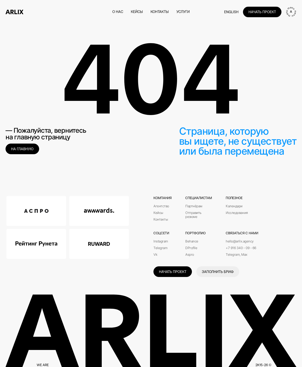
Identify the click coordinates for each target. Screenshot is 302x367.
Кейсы (158, 213)
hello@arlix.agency (240, 241)
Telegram (160, 248)
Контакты (160, 219)
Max (244, 255)
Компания (162, 198)
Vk (155, 255)
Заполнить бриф (218, 272)
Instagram (160, 241)
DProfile (191, 248)
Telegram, (233, 255)
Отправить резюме (193, 215)
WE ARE (43, 365)
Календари (234, 206)
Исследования (237, 213)
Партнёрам (193, 206)
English (231, 12)
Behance (191, 241)
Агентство (161, 206)
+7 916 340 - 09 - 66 (241, 248)
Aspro (189, 255)
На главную (22, 149)
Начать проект (262, 12)
